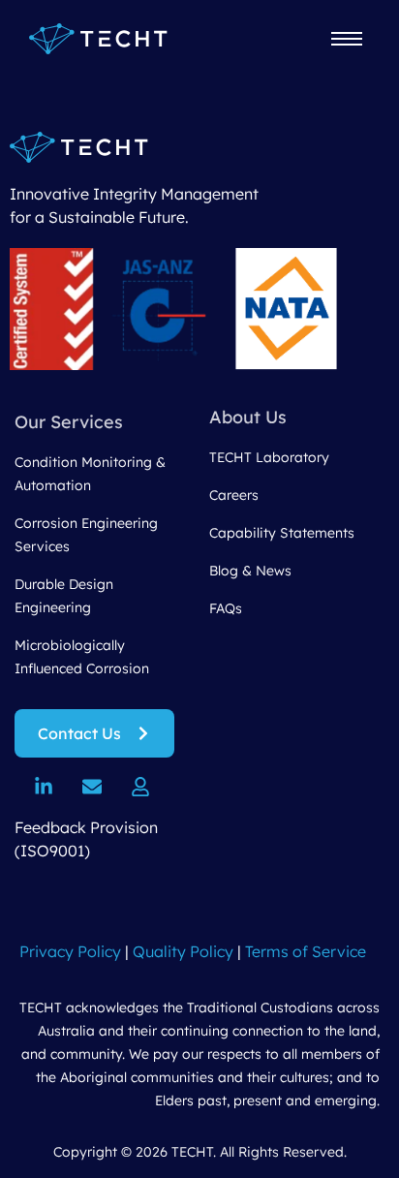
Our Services (69, 422)
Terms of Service (305, 951)
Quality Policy (183, 951)
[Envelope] (92, 786)
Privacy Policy (70, 951)
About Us (248, 417)
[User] (140, 786)
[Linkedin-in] (43, 786)
